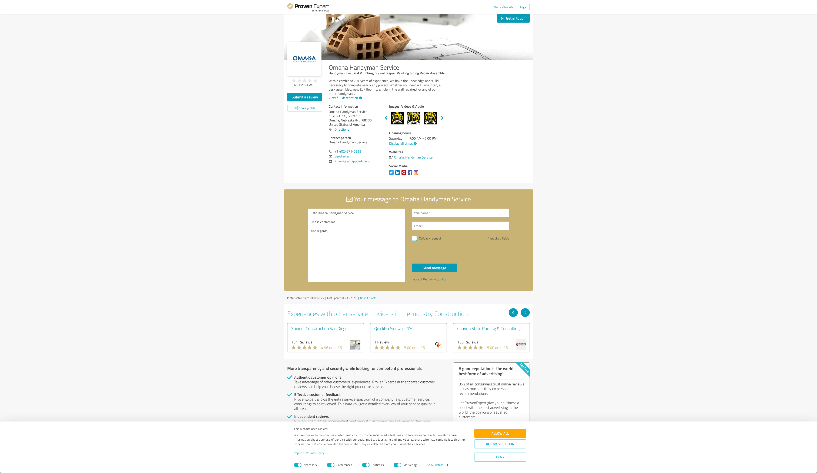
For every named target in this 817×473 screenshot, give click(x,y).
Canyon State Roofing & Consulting (488, 328)
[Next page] (525, 312)
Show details (435, 465)
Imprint (299, 453)
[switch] (330, 465)
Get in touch (515, 18)
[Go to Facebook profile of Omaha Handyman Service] (411, 174)
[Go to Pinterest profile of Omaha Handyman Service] (404, 174)
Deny (500, 457)
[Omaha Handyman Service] (304, 59)
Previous (386, 118)
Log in (523, 7)
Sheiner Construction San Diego (319, 328)
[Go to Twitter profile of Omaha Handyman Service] (392, 174)
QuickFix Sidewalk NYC (394, 328)
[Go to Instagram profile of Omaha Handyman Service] (417, 174)
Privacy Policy (315, 453)
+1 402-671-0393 (347, 151)
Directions (341, 129)
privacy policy (437, 279)
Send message (434, 268)
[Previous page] (513, 312)
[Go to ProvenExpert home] (308, 8)
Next (442, 118)
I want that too (502, 6)
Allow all (500, 433)
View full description (343, 97)
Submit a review (305, 97)
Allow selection (500, 443)
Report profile (368, 298)
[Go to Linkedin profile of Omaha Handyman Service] (398, 174)
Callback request (430, 238)
